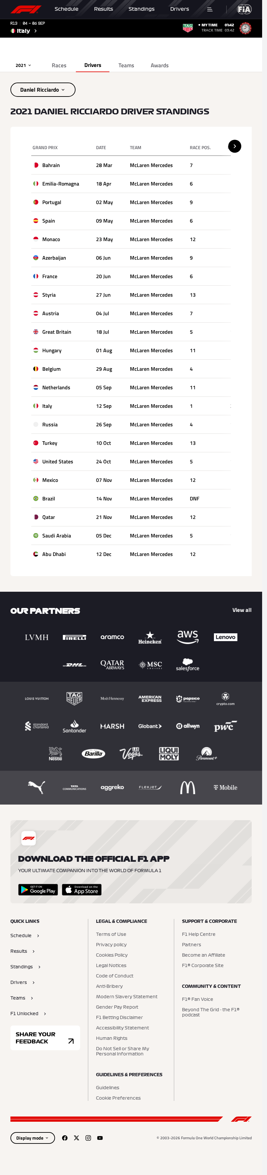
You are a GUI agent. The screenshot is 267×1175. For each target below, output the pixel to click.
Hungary (52, 350)
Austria (50, 313)
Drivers (179, 9)
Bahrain (51, 165)
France (49, 276)
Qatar (48, 517)
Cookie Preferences (118, 1098)
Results (103, 9)
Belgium (51, 369)
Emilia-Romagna (60, 183)
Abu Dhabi (54, 554)
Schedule (66, 9)
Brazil (48, 498)
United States (57, 461)
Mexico (50, 480)
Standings (142, 9)
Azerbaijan (54, 258)
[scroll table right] (234, 146)
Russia (50, 424)
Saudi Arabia (56, 535)
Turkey (49, 443)
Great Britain (56, 332)
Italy (47, 406)
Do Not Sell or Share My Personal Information (122, 1051)
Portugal (51, 202)
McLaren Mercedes (151, 165)
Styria (49, 295)
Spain (48, 221)
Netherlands (56, 387)
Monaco (51, 239)
